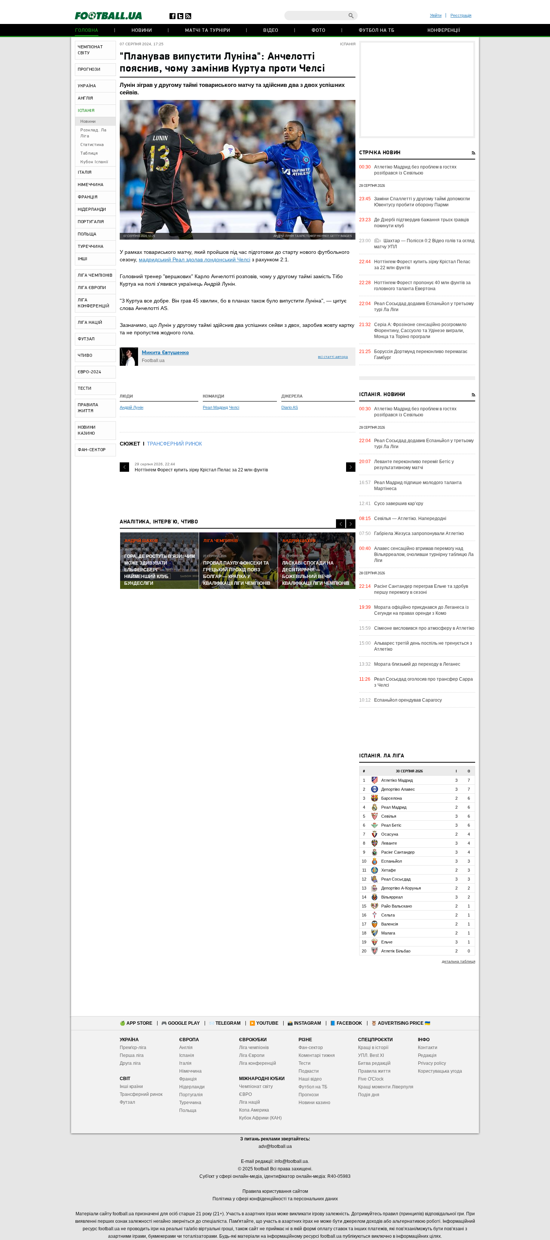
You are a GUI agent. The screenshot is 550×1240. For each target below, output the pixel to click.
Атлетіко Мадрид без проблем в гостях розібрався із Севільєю (415, 170)
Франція (188, 1079)
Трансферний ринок (141, 1094)
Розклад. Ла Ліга (93, 133)
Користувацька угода (440, 1071)
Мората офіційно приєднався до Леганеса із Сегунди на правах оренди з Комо (421, 610)
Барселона (391, 798)
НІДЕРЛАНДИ (92, 209)
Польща (187, 1110)
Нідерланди (192, 1086)
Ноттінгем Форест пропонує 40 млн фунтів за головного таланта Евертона (422, 285)
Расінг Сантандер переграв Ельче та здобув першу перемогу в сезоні (421, 589)
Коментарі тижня (317, 1055)
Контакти (427, 1047)
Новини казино (314, 1102)
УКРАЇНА (87, 86)
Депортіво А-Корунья (401, 888)
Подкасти (309, 1071)
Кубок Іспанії (94, 162)
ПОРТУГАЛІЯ (91, 222)
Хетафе (388, 870)
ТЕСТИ (85, 388)
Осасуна (389, 834)
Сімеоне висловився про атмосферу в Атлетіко (424, 628)
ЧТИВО (85, 355)
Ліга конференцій (257, 1063)
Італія (185, 1063)
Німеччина (190, 1071)
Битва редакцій (374, 1063)
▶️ (264, 1023)
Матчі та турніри (207, 30)
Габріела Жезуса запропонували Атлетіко (419, 533)
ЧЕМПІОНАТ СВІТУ (90, 50)
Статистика (92, 145)
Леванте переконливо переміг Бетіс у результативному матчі (414, 464)
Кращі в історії (373, 1047)
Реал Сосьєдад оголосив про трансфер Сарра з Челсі (423, 682)
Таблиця (89, 153)
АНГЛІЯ (85, 98)
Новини (142, 30)
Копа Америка (254, 1110)
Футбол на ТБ (376, 30)
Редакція (427, 1055)
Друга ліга (130, 1063)
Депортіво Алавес (398, 789)
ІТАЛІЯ (85, 172)
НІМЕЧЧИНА (90, 185)
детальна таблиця (458, 961)
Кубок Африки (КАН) (260, 1118)
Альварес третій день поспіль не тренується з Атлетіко (423, 646)
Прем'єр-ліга (133, 1047)
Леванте (389, 843)
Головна (86, 30)
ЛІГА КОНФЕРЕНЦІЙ (94, 303)
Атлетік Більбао (395, 951)
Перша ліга (132, 1055)
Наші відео (310, 1079)
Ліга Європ (250, 1055)
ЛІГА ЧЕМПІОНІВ (95, 275)
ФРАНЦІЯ (88, 197)
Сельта (388, 915)
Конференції (444, 30)
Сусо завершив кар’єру (398, 503)
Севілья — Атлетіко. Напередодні (410, 518)
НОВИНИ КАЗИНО (87, 430)
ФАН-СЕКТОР (92, 450)
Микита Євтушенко (165, 353)
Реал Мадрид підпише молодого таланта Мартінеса (418, 485)
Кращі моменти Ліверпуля (385, 1086)
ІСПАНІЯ (86, 111)
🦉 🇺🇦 (400, 1023)
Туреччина (190, 1102)
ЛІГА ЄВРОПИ (92, 288)
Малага (388, 933)
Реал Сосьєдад (395, 879)
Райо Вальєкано (396, 906)
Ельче (386, 942)
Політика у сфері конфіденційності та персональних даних (275, 1198)
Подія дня (368, 1094)
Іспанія (186, 1055)
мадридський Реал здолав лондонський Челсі (194, 259)
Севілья (388, 816)
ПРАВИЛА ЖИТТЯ (88, 408)
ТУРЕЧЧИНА (90, 246)
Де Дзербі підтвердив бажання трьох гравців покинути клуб (421, 222)
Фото (319, 30)
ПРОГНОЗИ (89, 69)
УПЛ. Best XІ (371, 1055)
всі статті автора (333, 357)
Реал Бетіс (391, 825)
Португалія (191, 1094)
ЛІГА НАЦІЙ (90, 322)
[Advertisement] (417, 89)
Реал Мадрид (215, 407)
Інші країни (131, 1086)
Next (350, 467)
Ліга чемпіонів (254, 1047)
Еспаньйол (391, 861)
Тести (305, 1063)
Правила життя (374, 1071)
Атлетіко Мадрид (397, 780)
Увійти (435, 15)
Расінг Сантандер (398, 852)
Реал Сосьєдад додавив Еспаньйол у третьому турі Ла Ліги (424, 306)
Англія (186, 1047)
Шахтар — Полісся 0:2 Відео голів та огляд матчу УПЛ (424, 243)
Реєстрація (460, 15)
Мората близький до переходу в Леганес (417, 664)
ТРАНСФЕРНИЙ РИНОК (174, 444)
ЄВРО (245, 1094)
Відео (270, 30)
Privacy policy (432, 1063)
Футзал (127, 1102)
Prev (124, 467)
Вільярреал (392, 897)
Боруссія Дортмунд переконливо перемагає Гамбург (420, 354)
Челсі (234, 407)
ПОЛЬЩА (87, 234)
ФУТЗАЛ (86, 339)
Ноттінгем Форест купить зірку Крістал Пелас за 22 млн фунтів (201, 469)
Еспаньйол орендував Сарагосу (408, 700)
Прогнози (309, 1094)
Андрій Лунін (131, 407)
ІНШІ (83, 259)
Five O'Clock (371, 1079)
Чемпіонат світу (256, 1086)
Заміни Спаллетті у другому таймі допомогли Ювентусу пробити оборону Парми (422, 201)
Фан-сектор (311, 1047)
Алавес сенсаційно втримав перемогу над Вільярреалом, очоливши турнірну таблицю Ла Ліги (424, 554)
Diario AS (289, 407)
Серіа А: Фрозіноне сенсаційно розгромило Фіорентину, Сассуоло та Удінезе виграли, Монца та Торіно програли (420, 330)
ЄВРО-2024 (89, 372)
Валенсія (389, 924)
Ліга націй (249, 1102)
